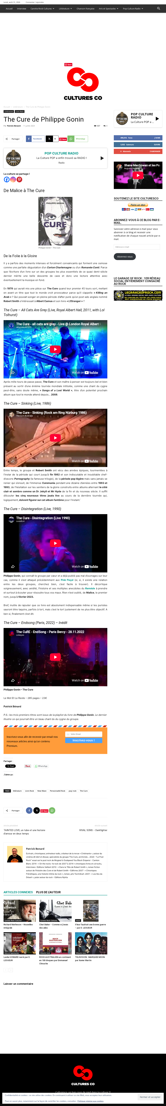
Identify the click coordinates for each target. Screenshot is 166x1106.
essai (78, 920)
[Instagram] (13, 179)
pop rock (72, 791)
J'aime (157, 138)
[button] (158, 8)
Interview (21, 8)
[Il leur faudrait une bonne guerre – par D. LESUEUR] (91, 911)
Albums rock (45, 953)
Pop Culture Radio (132, 8)
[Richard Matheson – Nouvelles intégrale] (20, 911)
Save (64, 139)
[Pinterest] (19, 179)
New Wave (41, 791)
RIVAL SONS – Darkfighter (93, 830)
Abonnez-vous (125, 256)
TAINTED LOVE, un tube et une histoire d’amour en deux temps (24, 832)
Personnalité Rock (57, 791)
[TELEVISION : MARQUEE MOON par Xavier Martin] (91, 943)
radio (62, 162)
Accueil (9, 8)
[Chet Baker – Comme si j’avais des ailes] (55, 911)
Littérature (64, 8)
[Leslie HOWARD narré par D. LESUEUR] (20, 943)
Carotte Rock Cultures (41, 8)
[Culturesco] (83, 81)
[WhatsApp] (52, 810)
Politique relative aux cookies (90, 1101)
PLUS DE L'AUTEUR (48, 892)
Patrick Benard (14, 126)
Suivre (157, 144)
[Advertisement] (83, 37)
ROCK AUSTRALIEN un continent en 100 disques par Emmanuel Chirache (55, 960)
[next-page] (11, 970)
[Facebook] (7, 179)
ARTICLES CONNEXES (18, 892)
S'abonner (155, 151)
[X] (36, 810)
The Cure (84, 791)
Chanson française (85, 8)
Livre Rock (20, 111)
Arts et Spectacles (107, 8)
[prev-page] (6, 970)
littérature (17, 791)
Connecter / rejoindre (35, 2)
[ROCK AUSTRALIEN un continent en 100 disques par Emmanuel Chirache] (55, 943)
